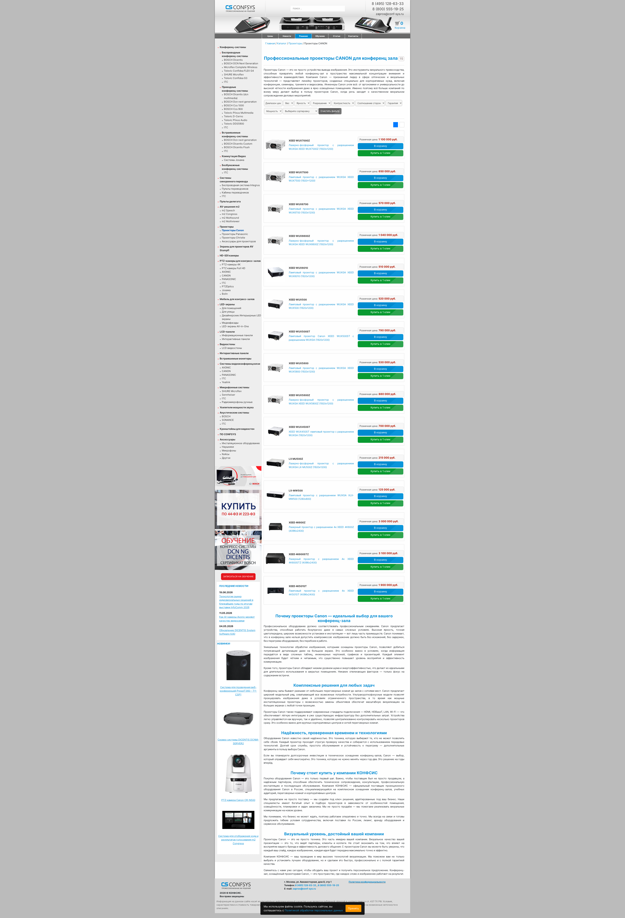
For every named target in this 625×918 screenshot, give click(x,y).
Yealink (226, 382)
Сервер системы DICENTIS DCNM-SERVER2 (238, 741)
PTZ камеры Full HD (233, 268)
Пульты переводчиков (235, 188)
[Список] (395, 124)
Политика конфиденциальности (367, 881)
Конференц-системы (233, 47)
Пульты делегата (230, 201)
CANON (226, 275)
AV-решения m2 (229, 206)
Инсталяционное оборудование (241, 443)
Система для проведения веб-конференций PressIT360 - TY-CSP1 (238, 691)
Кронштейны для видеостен (237, 428)
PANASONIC (229, 279)
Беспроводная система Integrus (241, 185)
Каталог (281, 43)
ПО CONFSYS (228, 434)
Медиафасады (230, 322)
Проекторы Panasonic (235, 234)
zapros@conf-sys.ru (390, 14)
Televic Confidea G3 (235, 78)
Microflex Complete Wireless (240, 67)
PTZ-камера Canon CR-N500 (238, 800)
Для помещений (231, 308)
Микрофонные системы (234, 387)
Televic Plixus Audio (235, 120)
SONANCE (228, 419)
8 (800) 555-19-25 (388, 9)
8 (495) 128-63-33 (388, 3)
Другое (226, 457)
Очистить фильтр (330, 111)
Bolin (225, 293)
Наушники (228, 446)
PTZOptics (228, 286)
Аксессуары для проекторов (239, 241)
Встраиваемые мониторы (235, 358)
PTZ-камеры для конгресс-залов (240, 260)
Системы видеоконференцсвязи (240, 363)
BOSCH (226, 416)
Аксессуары (227, 439)
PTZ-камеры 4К (231, 264)
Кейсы (225, 454)
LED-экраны (227, 304)
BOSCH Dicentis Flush (237, 147)
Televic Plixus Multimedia (238, 112)
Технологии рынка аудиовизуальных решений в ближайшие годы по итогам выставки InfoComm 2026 (236, 602)
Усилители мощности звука (237, 407)
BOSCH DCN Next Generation (241, 63)
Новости (287, 36)
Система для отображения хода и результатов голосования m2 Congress (238, 839)
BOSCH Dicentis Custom (238, 143)
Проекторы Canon (233, 230)
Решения (303, 36)
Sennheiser (228, 394)
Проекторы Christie (233, 237)
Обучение (320, 36)
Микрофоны (229, 450)
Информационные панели (237, 335)
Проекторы (227, 226)
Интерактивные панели (236, 339)
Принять (353, 908)
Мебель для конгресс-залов (237, 299)
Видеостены (227, 344)
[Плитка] (402, 124)
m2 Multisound (230, 217)
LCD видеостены (232, 348)
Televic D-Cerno (233, 116)
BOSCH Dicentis (233, 59)
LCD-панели (227, 331)
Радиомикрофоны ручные (237, 402)
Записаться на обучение (238, 576)
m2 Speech (228, 210)
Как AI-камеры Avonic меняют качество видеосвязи (237, 618)
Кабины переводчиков (235, 192)
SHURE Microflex (234, 74)
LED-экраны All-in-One (235, 326)
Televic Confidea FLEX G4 (239, 70)
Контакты (353, 36)
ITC (226, 81)
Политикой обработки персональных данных (314, 910)
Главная (270, 43)
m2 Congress (229, 214)
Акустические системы (234, 412)
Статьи (336, 36)
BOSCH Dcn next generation (240, 101)
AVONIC (226, 271)
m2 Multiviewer (231, 221)
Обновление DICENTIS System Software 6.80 (237, 632)
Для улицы (228, 311)
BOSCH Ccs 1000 (234, 105)
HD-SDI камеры (229, 255)
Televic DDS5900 (234, 123)
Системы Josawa (234, 159)
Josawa (226, 290)
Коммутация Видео (234, 156)
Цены (270, 36)
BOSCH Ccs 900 (233, 109)
